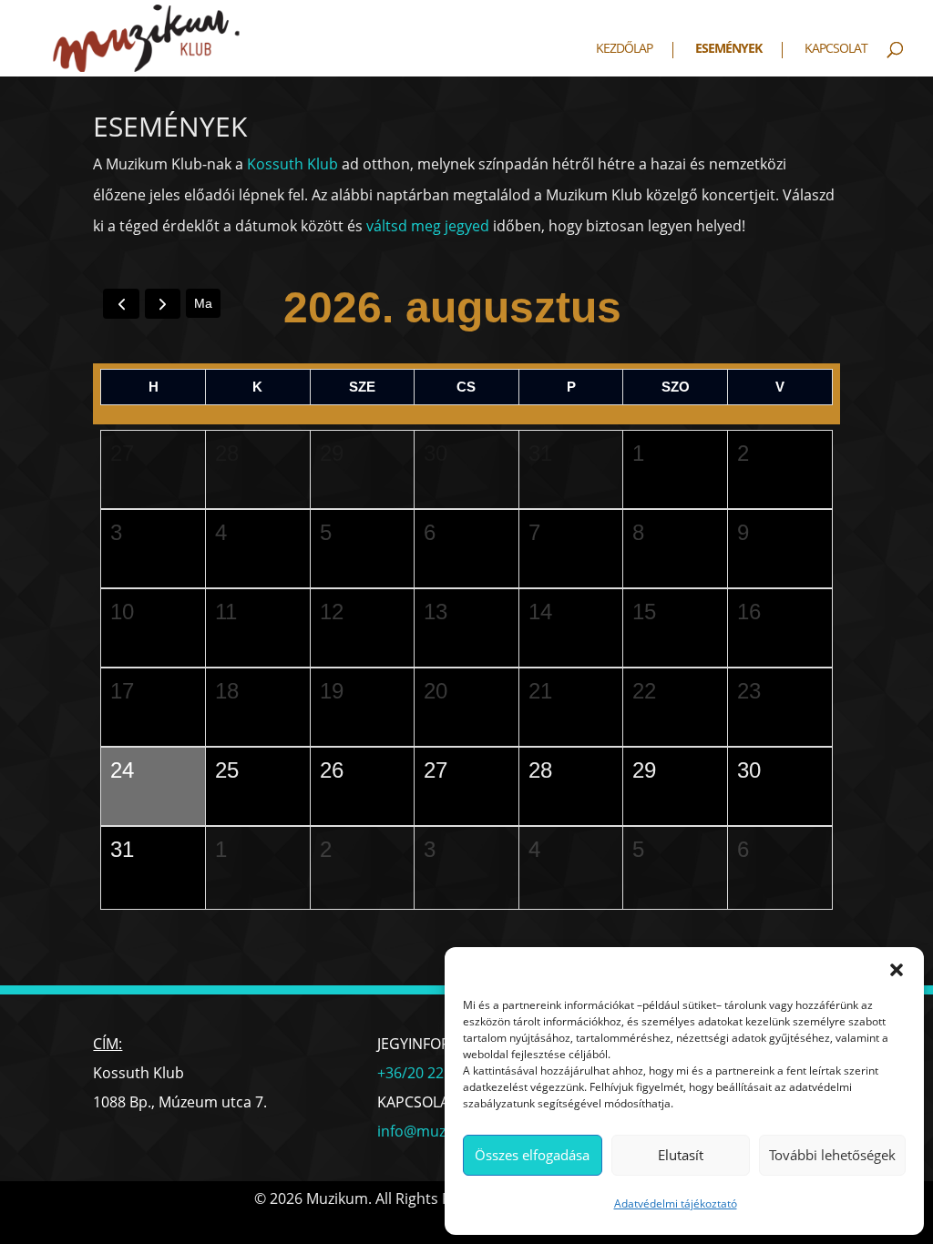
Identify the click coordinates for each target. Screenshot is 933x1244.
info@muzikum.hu (439, 1131)
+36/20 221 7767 (432, 1073)
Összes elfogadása (532, 1155)
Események (728, 49)
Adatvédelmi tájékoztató (675, 1203)
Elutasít (680, 1155)
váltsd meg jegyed (427, 226)
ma (203, 303)
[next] (162, 304)
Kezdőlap (624, 49)
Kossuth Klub (292, 164)
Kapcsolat (836, 49)
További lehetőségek (832, 1155)
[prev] (120, 304)
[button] (896, 970)
